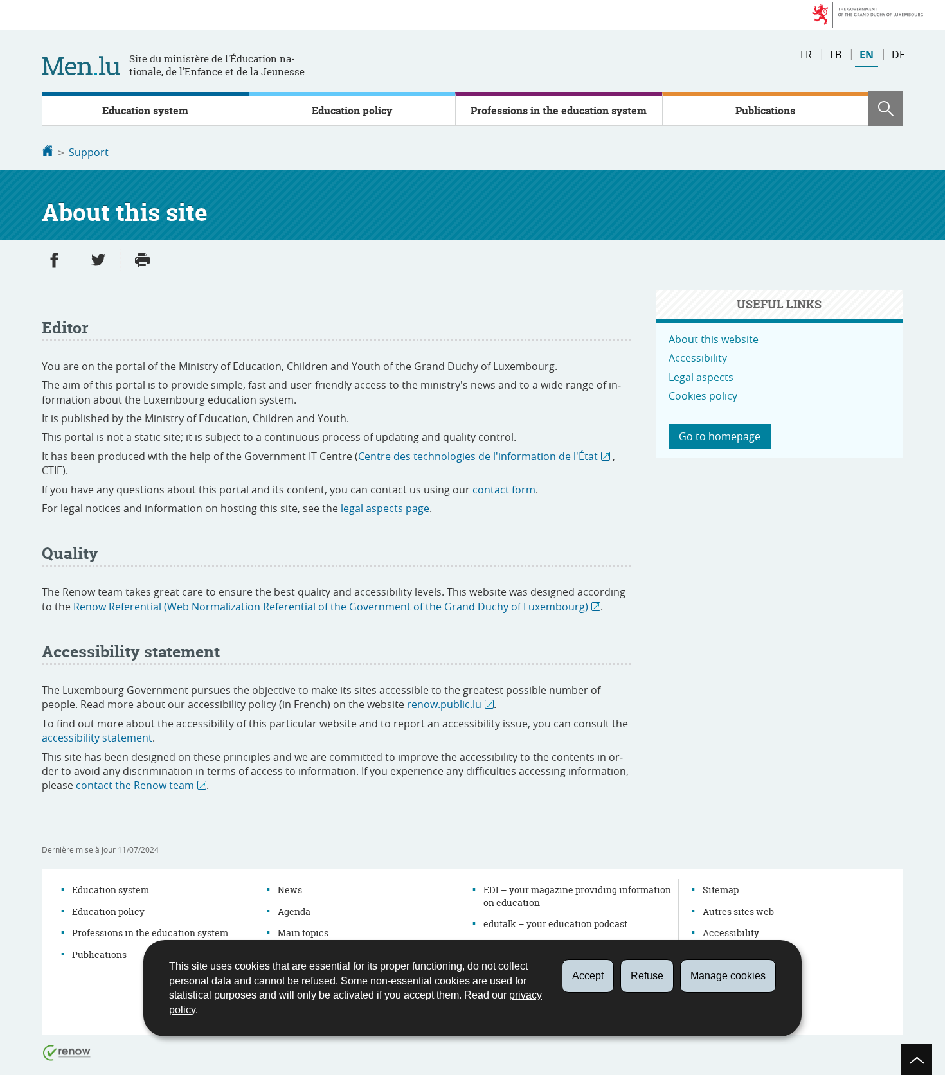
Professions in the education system (559, 110)
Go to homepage (719, 436)
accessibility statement (97, 738)
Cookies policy (703, 396)
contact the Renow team (135, 785)
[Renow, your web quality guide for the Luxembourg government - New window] (67, 1052)
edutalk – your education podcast (555, 924)
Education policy (352, 110)
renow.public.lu (444, 704)
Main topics (303, 933)
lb (836, 55)
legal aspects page (385, 508)
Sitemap (721, 890)
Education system (145, 110)
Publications (765, 110)
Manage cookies (728, 975)
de (898, 55)
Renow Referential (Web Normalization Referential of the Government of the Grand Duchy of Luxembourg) (330, 607)
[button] (886, 108)
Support (89, 152)
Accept (588, 975)
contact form (504, 490)
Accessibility (698, 358)
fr (806, 55)
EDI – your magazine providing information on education (577, 896)
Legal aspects (701, 377)
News (290, 890)
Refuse (647, 975)
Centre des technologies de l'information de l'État (478, 456)
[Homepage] (47, 152)
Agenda (294, 911)
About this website (714, 339)
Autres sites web (738, 911)
